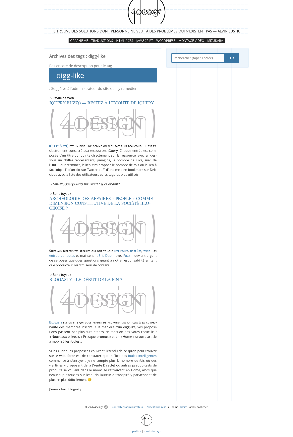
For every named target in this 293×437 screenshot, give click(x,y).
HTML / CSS (124, 40)
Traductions (102, 40)
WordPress (165, 40)
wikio (147, 251)
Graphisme (79, 40)
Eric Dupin (106, 255)
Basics (183, 407)
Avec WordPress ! (157, 407)
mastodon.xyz (152, 431)
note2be (136, 251)
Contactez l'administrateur (128, 407)
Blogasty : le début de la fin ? (85, 279)
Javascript (144, 40)
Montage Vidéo (191, 40)
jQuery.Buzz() (58, 146)
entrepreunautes (62, 255)
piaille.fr (136, 431)
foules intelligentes (142, 356)
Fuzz (126, 255)
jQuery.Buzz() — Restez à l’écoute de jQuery (101, 103)
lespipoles (121, 251)
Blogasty (55, 322)
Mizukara (215, 40)
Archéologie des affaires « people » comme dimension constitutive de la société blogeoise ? (101, 203)
